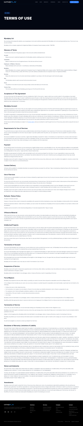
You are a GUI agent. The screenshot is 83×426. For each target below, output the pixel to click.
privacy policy (31, 122)
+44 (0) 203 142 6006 (73, 409)
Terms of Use (67, 421)
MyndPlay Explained (60, 407)
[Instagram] (11, 412)
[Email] (15, 412)
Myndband (32, 408)
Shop (31, 412)
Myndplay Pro (32, 410)
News (57, 408)
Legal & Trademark (75, 421)
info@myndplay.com (73, 407)
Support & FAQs (59, 412)
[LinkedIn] (5, 412)
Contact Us (58, 410)
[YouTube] (8, 412)
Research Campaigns (47, 407)
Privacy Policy (60, 421)
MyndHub (32, 407)
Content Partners (46, 410)
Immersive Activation (47, 408)
